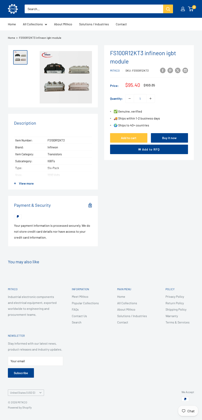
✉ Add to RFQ (149, 149)
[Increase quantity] (150, 98)
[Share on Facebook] (163, 70)
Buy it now (169, 138)
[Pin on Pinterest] (170, 70)
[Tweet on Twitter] (177, 70)
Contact (121, 24)
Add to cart (128, 138)
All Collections (33, 24)
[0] (190, 9)
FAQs (75, 309)
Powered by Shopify (20, 407)
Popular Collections (85, 303)
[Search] (168, 9)
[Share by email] (185, 70)
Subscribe (21, 373)
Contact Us (79, 316)
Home (12, 24)
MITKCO (115, 70)
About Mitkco (63, 24)
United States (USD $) (22, 392)
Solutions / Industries (94, 24)
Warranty (172, 316)
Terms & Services (178, 322)
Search (76, 322)
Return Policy (175, 303)
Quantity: (116, 98)
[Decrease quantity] (129, 98)
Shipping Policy (176, 309)
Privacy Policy (175, 296)
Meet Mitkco (80, 296)
